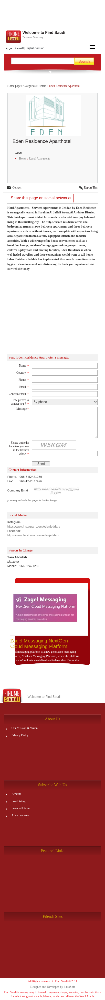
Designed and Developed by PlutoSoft (52, 987)
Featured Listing (20, 808)
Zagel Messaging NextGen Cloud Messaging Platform (39, 643)
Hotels (42, 86)
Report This (91, 187)
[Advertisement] (52, 16)
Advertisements (20, 815)
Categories (29, 86)
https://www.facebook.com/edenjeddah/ (33, 535)
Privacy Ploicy (19, 735)
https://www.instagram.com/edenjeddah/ (33, 526)
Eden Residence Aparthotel (64, 86)
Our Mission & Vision (24, 728)
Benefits (16, 794)
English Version (35, 48)
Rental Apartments (39, 158)
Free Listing (18, 801)
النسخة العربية (15, 48)
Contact (16, 187)
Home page (14, 86)
